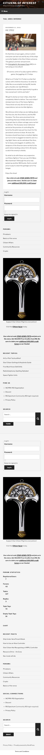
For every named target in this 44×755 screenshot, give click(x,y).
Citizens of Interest (20, 3)
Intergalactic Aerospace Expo (18, 64)
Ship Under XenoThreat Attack (14, 639)
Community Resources (11, 247)
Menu (5, 11)
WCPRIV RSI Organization (14, 388)
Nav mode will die (9, 656)
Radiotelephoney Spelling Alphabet (16, 371)
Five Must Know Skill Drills (12, 367)
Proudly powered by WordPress (24, 745)
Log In (9, 218)
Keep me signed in (11, 214)
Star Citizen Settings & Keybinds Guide (17, 362)
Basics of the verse (10, 238)
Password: (8, 203)
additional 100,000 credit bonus (24, 183)
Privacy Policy (10, 400)
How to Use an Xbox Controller (14, 643)
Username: (8, 195)
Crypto (5, 251)
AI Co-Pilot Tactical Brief (12, 358)
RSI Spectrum (10, 396)
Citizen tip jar (18, 327)
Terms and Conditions (22, 751)
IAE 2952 (9, 30)
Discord (8, 392)
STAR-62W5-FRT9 (27, 178)
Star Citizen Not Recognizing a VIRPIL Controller (20, 648)
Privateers (7, 234)
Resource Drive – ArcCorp (12, 652)
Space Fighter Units (10, 375)
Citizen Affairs (8, 243)
